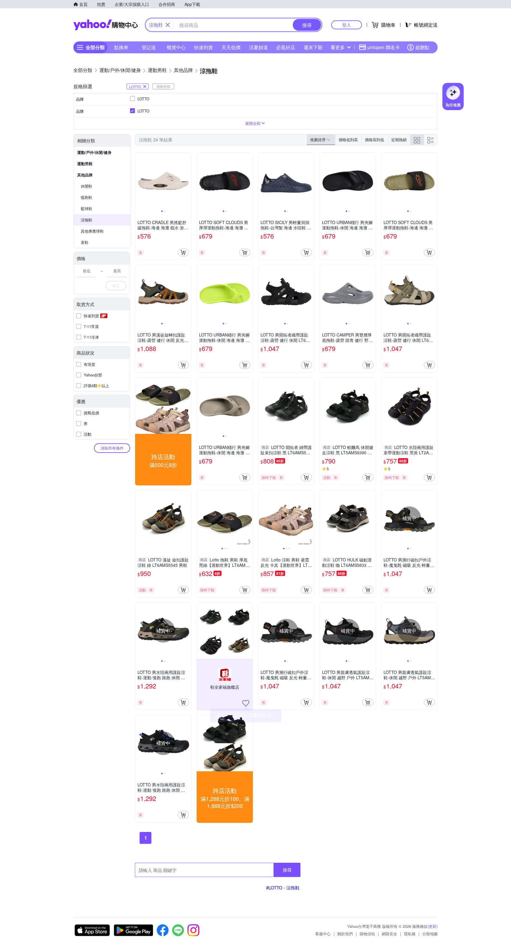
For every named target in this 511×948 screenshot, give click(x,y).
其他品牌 (85, 175)
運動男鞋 (85, 163)
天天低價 (230, 47)
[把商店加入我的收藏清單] (245, 703)
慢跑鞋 (86, 197)
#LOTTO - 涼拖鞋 (283, 887)
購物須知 (367, 933)
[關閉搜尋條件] (167, 24)
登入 (346, 25)
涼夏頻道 (258, 47)
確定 (116, 285)
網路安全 (389, 933)
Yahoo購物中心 (105, 25)
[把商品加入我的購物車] (183, 252)
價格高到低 (374, 139)
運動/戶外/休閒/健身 (94, 152)
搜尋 (287, 870)
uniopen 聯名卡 (383, 47)
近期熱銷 (399, 139)
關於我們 (345, 933)
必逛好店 (285, 47)
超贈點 (422, 47)
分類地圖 (430, 933)
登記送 (149, 47)
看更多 (338, 47)
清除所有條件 (112, 448)
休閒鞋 (86, 186)
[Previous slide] (139, 180)
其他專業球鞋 (92, 231)
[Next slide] (187, 180)
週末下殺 (313, 47)
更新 (432, 926)
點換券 (121, 47)
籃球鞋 (86, 208)
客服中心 (323, 933)
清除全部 (163, 86)
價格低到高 (348, 139)
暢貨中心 (176, 47)
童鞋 (84, 242)
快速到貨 (203, 47)
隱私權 (409, 933)
